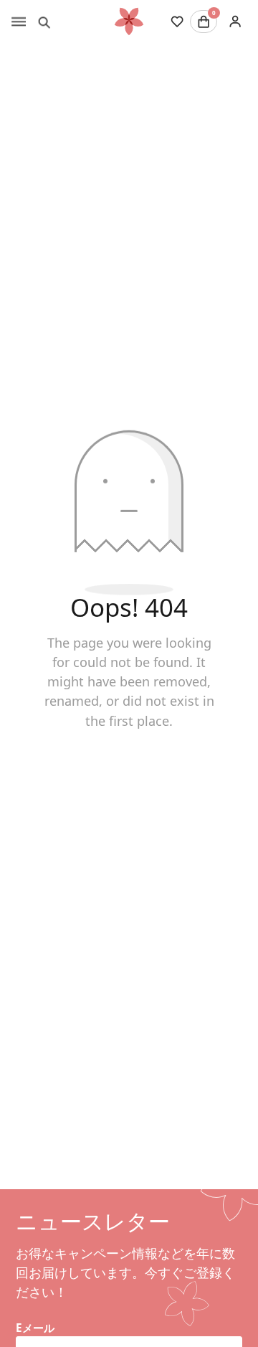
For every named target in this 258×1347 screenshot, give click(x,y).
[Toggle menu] (18, 21)
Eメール (35, 1327)
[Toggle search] (44, 21)
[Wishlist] (177, 21)
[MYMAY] (129, 21)
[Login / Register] (235, 22)
